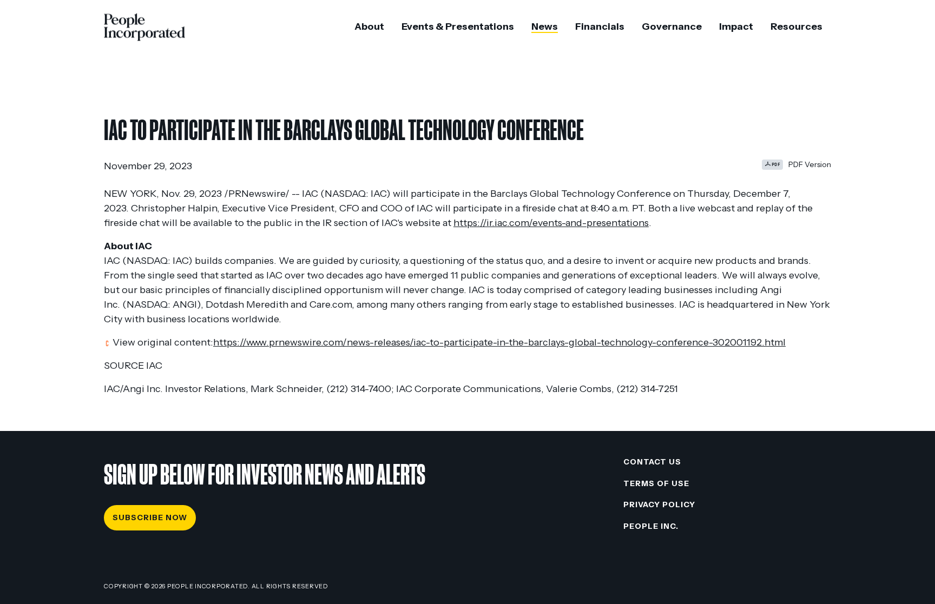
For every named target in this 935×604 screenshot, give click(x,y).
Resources (796, 26)
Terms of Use (656, 483)
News (544, 26)
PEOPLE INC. (651, 526)
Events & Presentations (457, 26)
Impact (736, 26)
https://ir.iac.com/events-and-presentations (551, 223)
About (369, 26)
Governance (672, 26)
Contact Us (652, 462)
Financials (599, 26)
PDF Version (809, 164)
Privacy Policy (659, 504)
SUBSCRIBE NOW (150, 517)
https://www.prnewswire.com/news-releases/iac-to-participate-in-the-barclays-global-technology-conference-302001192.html (499, 342)
